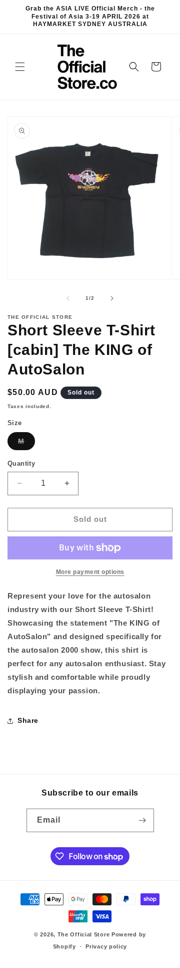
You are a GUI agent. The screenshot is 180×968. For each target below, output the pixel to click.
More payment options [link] (90, 571)
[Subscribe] (143, 820)
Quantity (21, 463)
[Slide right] (112, 298)
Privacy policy (106, 946)
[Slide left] (68, 298)
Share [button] (28, 720)
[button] (20, 67)
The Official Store (84, 934)
